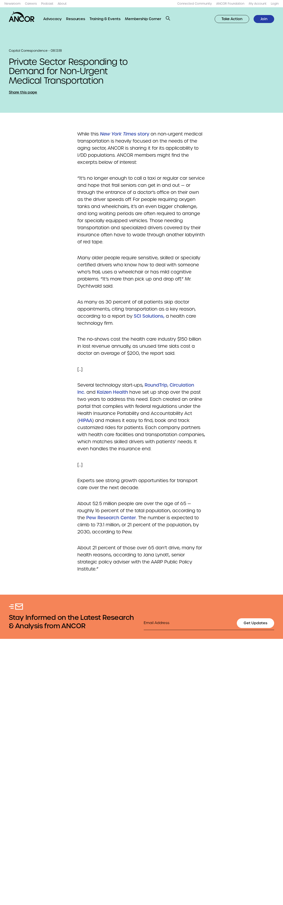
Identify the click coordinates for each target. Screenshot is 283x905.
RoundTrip (156, 385)
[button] (168, 18)
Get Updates (255, 623)
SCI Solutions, (149, 316)
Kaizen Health (112, 392)
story (124, 134)
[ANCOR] (21, 17)
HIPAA (85, 420)
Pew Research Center (111, 518)
